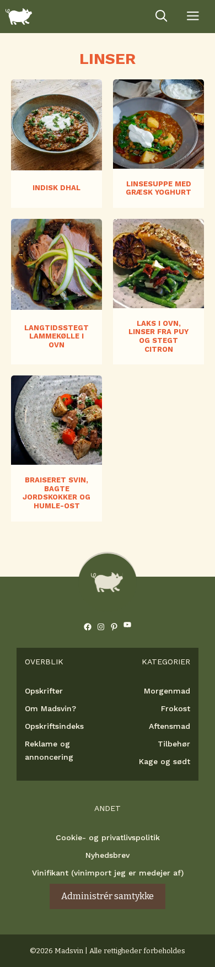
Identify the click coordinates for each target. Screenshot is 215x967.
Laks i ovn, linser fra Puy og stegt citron (158, 336)
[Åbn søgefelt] (162, 16)
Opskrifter (44, 690)
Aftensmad (169, 726)
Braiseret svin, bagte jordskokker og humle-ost (56, 493)
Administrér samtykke (107, 896)
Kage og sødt (164, 761)
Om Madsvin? (50, 708)
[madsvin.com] (19, 16)
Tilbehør (174, 743)
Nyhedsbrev (107, 855)
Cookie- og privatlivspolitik (108, 837)
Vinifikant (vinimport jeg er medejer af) (108, 872)
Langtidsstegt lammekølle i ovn (56, 336)
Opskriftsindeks (54, 726)
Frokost (175, 708)
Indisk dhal (56, 188)
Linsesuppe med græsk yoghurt (158, 188)
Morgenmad (167, 690)
